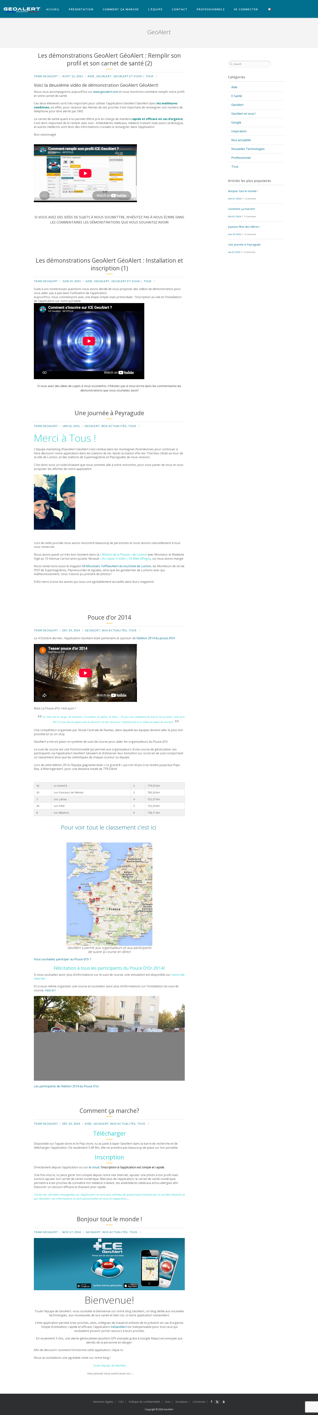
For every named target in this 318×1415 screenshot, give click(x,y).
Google (236, 122)
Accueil (53, 9)
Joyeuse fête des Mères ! (244, 226)
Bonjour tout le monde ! (109, 1219)
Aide (91, 76)
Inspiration (239, 131)
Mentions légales (103, 1401)
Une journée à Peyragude (109, 413)
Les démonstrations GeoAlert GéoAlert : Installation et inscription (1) (109, 264)
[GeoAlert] (22, 9)
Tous (149, 76)
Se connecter (246, 9)
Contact (180, 9)
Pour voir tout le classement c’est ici (109, 827)
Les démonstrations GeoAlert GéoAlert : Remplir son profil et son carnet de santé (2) (109, 59)
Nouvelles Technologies (248, 149)
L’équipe (155, 9)
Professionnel (241, 158)
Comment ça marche (121, 9)
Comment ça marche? (109, 1111)
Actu (167, 1401)
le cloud (94, 1167)
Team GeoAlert (46, 76)
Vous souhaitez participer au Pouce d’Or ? (62, 959)
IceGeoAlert (119, 1327)
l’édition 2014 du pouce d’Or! (155, 638)
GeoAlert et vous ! (128, 76)
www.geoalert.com (105, 92)
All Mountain (91, 566)
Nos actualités (114, 425)
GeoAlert (104, 76)
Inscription (181, 1401)
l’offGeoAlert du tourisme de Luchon (125, 566)
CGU (121, 1401)
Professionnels (211, 9)
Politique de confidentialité (144, 1401)
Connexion (199, 1401)
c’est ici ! (50, 990)
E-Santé (236, 96)
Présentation (81, 9)
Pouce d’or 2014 (109, 617)
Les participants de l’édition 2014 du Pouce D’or (66, 1086)
